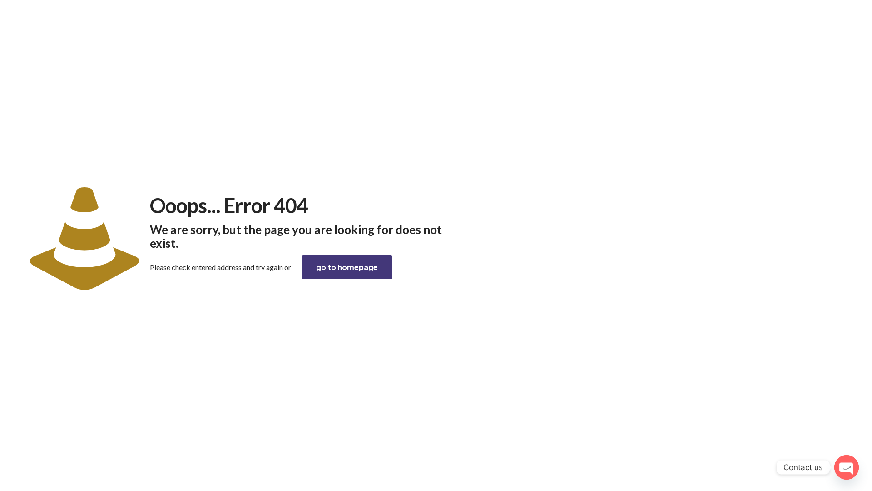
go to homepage (347, 267)
